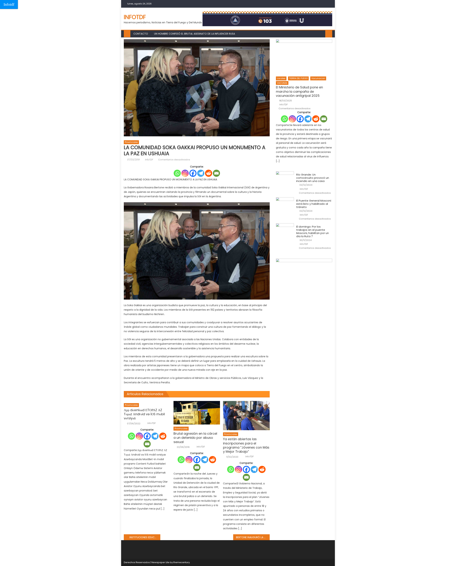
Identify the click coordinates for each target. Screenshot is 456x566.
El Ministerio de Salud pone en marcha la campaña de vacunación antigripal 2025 (299, 91)
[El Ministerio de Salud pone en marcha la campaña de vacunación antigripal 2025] (304, 56)
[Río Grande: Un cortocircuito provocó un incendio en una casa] (285, 177)
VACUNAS (282, 82)
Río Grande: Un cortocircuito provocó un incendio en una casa (312, 178)
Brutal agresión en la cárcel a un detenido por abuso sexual (195, 437)
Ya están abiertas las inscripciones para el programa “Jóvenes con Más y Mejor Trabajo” (246, 445)
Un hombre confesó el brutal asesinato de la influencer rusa (194, 33)
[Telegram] (200, 173)
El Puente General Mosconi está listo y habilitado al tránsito (313, 204)
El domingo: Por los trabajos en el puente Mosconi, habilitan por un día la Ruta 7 (312, 231)
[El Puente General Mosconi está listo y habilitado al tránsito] (285, 203)
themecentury (181, 562)
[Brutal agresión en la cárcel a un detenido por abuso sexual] (196, 412)
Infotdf (9, 4)
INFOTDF (135, 17)
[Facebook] (192, 173)
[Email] (216, 173)
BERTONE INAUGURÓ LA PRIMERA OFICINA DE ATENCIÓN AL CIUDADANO (253, 537)
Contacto (140, 33)
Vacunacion (318, 78)
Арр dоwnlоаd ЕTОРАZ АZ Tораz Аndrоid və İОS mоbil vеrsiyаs (144, 414)
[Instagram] (185, 173)
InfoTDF (149, 159)
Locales (281, 78)
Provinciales (131, 142)
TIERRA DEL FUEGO (298, 78)
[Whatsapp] (177, 173)
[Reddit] (208, 173)
